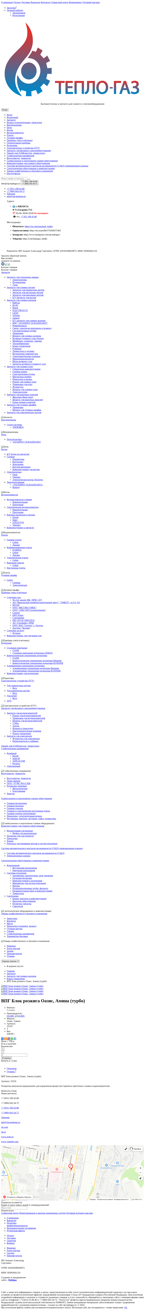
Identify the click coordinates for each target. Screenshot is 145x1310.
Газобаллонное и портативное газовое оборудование (32, 161)
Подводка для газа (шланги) (20, 836)
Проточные (18, 504)
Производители (14, 953)
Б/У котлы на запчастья (18, 454)
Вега (14, 688)
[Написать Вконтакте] (2, 264)
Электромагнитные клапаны (26, 356)
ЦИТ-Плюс (18, 615)
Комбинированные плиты (19, 547)
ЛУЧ (9, 701)
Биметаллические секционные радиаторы (27, 655)
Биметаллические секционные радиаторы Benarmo (37, 660)
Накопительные (20, 502)
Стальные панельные (17, 648)
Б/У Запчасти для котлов (24, 297)
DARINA (17, 550)
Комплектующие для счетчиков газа (24, 635)
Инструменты (13, 173)
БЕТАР (15, 605)
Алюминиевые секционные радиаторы (26, 666)
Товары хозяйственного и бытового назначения (30, 171)
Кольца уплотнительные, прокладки (24, 122)
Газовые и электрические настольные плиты (28, 811)
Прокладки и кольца (22, 379)
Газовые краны (19, 371)
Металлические (19, 788)
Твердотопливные (15, 482)
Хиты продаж (13, 948)
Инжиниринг (75, 2)
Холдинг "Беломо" (21, 628)
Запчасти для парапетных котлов (28, 290)
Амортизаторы (19, 280)
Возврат (11, 1243)
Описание (12, 1068)
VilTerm (16, 315)
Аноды (15, 726)
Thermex (16, 477)
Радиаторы (12, 145)
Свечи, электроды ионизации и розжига (31, 328)
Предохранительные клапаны (26, 731)
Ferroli (15, 517)
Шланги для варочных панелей (27, 399)
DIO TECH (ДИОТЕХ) (23, 620)
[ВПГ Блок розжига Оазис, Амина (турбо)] (22, 986)
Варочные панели (15, 563)
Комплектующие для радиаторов (23, 673)
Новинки (11, 946)
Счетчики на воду (15, 630)
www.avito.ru (7, 1137)
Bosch (15, 308)
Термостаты (18, 893)
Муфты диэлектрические (24, 833)
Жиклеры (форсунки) (22, 397)
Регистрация (18, 15)
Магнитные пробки (21, 377)
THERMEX (18, 427)
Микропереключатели (23, 359)
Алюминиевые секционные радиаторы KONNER (36, 671)
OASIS (15, 650)
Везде (9, 115)
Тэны (15, 285)
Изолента (11, 921)
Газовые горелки (15, 808)
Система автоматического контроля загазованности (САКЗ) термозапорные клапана (47, 166)
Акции (10, 951)
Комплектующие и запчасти (20, 527)
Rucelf (15, 756)
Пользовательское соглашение (21, 1228)
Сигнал (16, 612)
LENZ (15, 313)
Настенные (17, 462)
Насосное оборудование (24, 901)
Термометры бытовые (17, 936)
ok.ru (3, 1132)
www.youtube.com (9, 1141)
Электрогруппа (19, 392)
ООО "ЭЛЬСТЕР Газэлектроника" (29, 610)
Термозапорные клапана (18, 856)
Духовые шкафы (15, 138)
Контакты (45, 2)
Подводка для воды (21, 903)
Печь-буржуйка (14, 439)
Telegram (5, 1117)
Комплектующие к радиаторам (27, 880)
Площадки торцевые (17, 786)
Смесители (17, 906)
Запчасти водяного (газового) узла (29, 364)
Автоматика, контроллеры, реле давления (32, 875)
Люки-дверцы (13, 781)
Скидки (10, 1253)
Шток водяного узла (22, 361)
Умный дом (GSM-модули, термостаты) (26, 153)
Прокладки (12, 838)
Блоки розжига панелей (23, 402)
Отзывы (11, 956)
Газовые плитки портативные (21, 813)
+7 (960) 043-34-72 (10, 1112)
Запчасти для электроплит (19, 736)
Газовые (11, 456)
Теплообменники (20, 343)
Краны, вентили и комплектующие (29, 898)
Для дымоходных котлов (19, 685)
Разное (10, 841)
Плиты (10, 135)
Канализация (13, 865)
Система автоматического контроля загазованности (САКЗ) (35, 853)
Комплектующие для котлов (26, 469)
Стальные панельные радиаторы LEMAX (32, 653)
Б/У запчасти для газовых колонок (29, 320)
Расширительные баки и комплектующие (32, 891)
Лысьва (16, 545)
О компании (7, 2)
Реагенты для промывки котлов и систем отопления (32, 843)
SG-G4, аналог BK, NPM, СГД (27, 600)
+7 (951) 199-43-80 (10, 1108)
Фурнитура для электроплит (26, 738)
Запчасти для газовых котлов (21, 287)
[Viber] (8, 1038)
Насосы (16, 886)
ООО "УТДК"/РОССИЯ (18, 783)
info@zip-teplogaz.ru (10, 1122)
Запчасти (11, 120)
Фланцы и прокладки (22, 728)
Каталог (9, 270)
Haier (14, 520)
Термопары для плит (22, 384)
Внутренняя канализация (24, 868)
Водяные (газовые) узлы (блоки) (28, 338)
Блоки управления (21, 346)
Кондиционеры (14, 125)
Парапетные (18, 459)
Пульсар (16, 633)
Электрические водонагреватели (23, 507)
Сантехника (12, 896)
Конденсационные (21, 467)
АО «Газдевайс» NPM (23, 623)
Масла (10, 923)
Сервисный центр (59, 2)
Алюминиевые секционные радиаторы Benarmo (35, 668)
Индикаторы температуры (25, 354)
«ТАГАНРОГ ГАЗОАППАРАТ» (27, 485)
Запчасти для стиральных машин (23, 277)
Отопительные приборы (18, 143)
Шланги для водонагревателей (27, 721)
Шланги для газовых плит (25, 389)
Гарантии (11, 1240)
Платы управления (21, 733)
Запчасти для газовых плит (20, 366)
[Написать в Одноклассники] (9, 264)
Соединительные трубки (24, 331)
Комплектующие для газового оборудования (28, 163)
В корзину (6, 1058)
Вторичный (12, 117)
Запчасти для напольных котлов (27, 295)
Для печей (12, 696)
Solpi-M (16, 758)
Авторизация (18, 13)
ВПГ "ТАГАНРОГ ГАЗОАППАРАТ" (30, 323)
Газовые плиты (14, 540)
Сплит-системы (14, 424)
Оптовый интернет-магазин (79, 1213)
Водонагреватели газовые (19, 499)
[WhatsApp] (11, 1038)
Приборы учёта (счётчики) (20, 140)
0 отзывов (11, 1010)
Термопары (17, 333)
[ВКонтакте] (2, 1038)
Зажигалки (12, 918)
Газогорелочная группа (23, 374)
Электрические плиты (17, 557)
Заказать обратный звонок (13, 256)
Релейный (12, 753)
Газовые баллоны (15, 806)
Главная (10, 971)
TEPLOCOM (18, 761)
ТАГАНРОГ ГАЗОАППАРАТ (26, 442)
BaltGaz (16, 302)
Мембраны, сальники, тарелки (27, 341)
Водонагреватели (15, 132)
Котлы (10, 130)
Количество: (7, 1046)
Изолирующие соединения (20, 831)
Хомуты (11, 793)
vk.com (4, 1127)
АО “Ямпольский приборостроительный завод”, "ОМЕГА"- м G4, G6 (46, 602)
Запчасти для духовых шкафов (21, 405)
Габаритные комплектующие (26, 369)
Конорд (16, 487)
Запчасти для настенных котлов (27, 292)
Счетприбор (18, 618)
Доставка (25, 2)
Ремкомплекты (19, 325)
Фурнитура (17, 387)
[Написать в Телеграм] (6, 264)
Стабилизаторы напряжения (20, 934)
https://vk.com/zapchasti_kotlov (39, 226)
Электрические (14, 472)
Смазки (10, 931)
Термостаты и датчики (23, 351)
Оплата (17, 2)
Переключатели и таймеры (25, 741)
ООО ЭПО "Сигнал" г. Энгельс (27, 625)
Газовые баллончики (17, 803)
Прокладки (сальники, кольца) (21, 926)
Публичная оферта (16, 1230)
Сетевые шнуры (14, 928)
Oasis (14, 474)
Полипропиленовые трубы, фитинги (30, 888)
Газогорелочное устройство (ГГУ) (23, 148)
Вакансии (35, 2)
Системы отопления (16, 873)
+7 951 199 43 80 (29, 216)
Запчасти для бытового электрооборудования (29, 150)
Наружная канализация (23, 870)
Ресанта (16, 763)
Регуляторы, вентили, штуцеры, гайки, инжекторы (31, 818)
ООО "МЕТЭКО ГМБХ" (24, 607)
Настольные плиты (16, 568)
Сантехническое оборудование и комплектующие (31, 168)
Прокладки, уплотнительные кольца (24, 816)
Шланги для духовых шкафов (26, 410)
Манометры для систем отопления (29, 883)
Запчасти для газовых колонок (21, 300)
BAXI (15, 305)
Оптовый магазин (91, 2)
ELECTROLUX (20, 310)
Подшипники (19, 282)
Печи (9, 127)
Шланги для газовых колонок (26, 336)
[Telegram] (15, 1038)
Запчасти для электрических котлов (24, 412)
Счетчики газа (14, 597)
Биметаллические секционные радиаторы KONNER (37, 663)
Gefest (15, 542)
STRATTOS (18, 522)
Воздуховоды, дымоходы (19, 158)
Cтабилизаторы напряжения (20, 155)
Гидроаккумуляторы (22, 878)
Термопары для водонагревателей (28, 718)
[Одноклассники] (5, 1038)
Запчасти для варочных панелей (22, 394)
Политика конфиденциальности (17, 1224)
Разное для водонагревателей (26, 715)
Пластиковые (18, 791)
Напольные (18, 464)
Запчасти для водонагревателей (22, 713)
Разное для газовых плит (24, 382)
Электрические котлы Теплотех (27, 479)
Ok (125, 1307)
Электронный (13, 766)
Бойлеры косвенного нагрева (21, 515)
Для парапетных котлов (18, 690)
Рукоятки (16, 348)
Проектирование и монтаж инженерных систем (42, 1213)
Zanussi (15, 318)
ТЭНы (15, 723)
